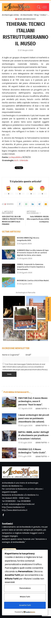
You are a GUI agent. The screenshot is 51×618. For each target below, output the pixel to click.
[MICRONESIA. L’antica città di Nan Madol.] (8, 282)
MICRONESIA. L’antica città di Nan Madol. (33, 280)
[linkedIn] (32, 204)
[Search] (38, 7)
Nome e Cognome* (10, 355)
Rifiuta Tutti (25, 596)
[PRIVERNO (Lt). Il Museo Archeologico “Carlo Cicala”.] (9, 453)
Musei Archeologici (26, 19)
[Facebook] (19, 204)
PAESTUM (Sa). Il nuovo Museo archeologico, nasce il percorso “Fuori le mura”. (32, 401)
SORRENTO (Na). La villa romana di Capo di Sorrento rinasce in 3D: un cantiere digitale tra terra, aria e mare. (33, 252)
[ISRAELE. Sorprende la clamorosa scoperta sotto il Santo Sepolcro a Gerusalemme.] (8, 269)
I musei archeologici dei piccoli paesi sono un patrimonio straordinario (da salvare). (33, 418)
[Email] (45, 204)
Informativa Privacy (40, 369)
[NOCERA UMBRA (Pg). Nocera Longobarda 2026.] (8, 241)
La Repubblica (15, 157)
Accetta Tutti (25, 605)
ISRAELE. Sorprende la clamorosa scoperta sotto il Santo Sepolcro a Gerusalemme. (31, 266)
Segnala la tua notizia (48, 309)
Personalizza (24, 588)
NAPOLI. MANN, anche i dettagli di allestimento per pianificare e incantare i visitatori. (33, 435)
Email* (28, 355)
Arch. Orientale (21, 160)
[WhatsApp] (26, 204)
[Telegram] (39, 204)
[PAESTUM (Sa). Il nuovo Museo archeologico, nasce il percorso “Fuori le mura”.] (9, 401)
